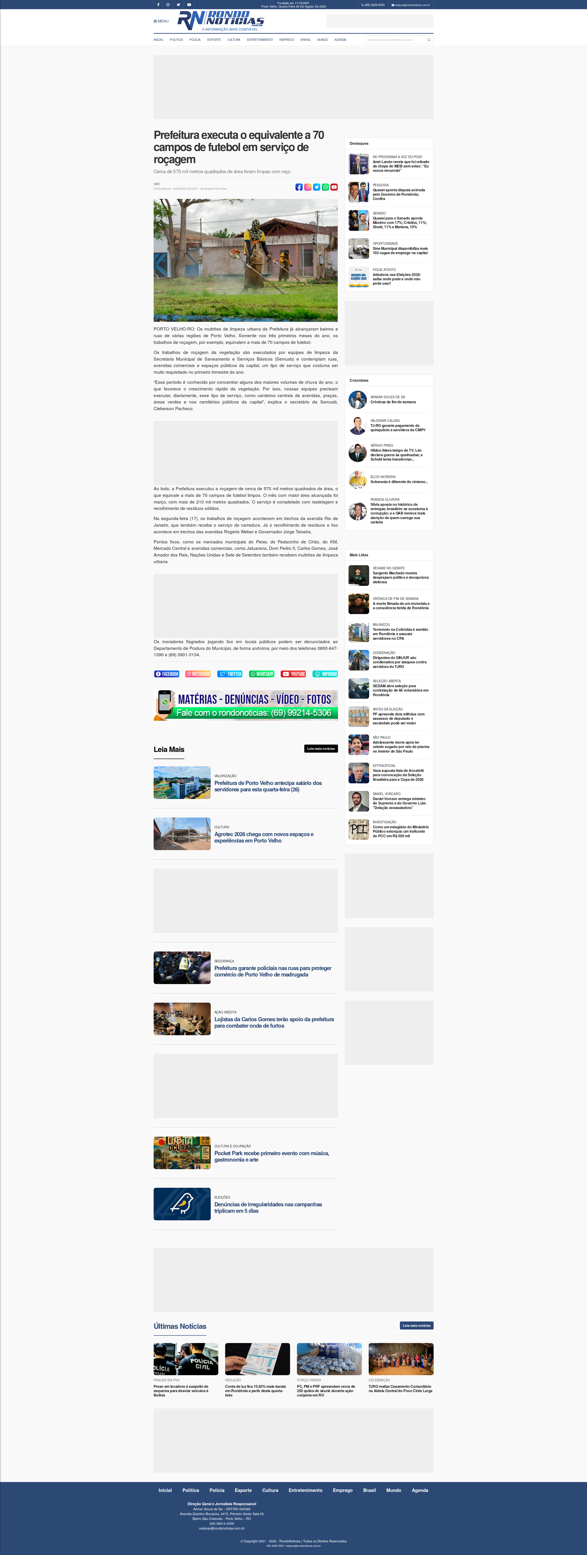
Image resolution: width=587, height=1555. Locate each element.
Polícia (195, 39)
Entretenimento (260, 39)
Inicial (158, 39)
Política (176, 39)
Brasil (306, 39)
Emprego (287, 39)
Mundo (322, 39)
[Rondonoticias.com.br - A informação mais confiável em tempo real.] (221, 21)
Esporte (214, 39)
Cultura (233, 39)
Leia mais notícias (321, 748)
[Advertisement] (380, 21)
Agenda (340, 39)
